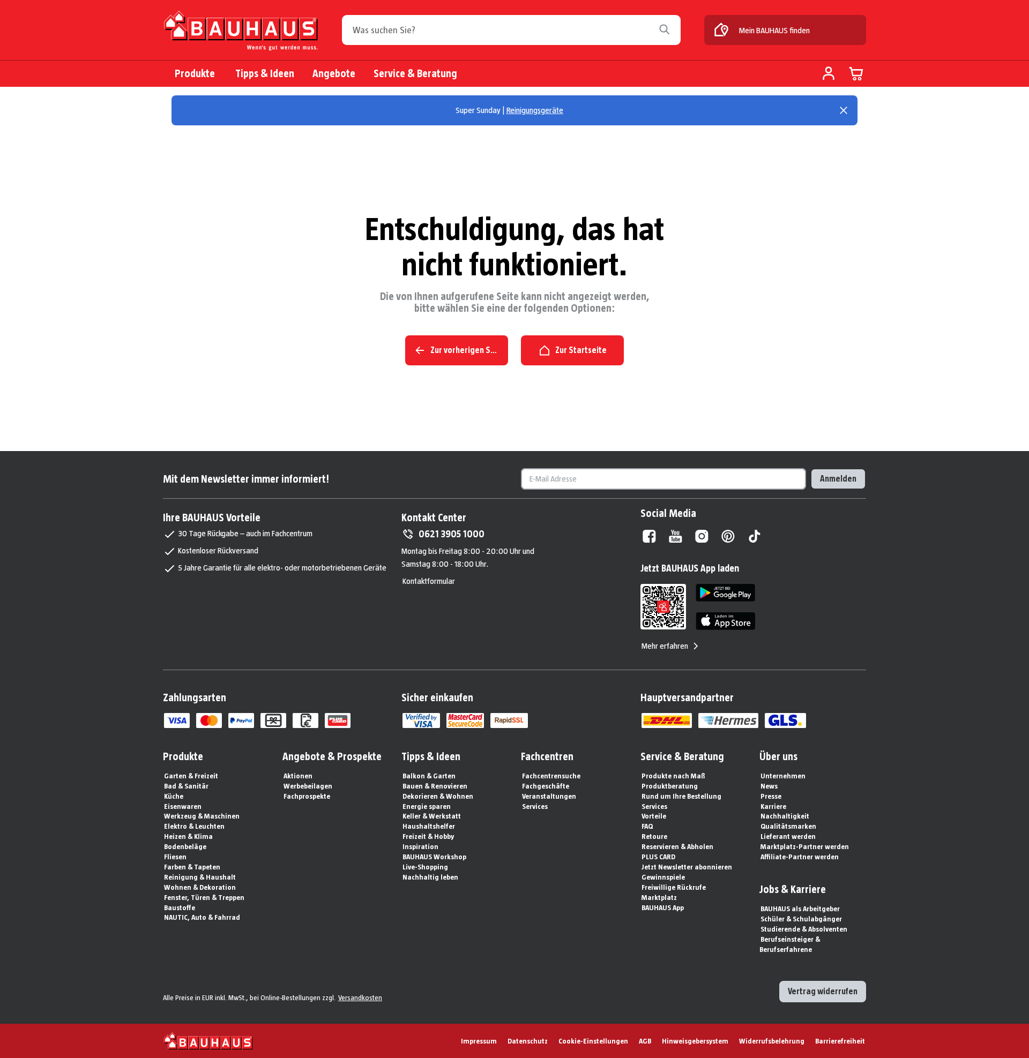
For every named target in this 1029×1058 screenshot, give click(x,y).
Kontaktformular (428, 581)
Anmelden (838, 478)
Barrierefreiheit (840, 1041)
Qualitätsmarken (788, 826)
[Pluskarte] (338, 720)
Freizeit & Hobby (428, 836)
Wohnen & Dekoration (200, 887)
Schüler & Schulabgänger (801, 918)
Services (535, 806)
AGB (645, 1041)
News (769, 786)
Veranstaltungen (549, 796)
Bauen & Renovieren (434, 786)
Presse (770, 796)
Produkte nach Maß (673, 775)
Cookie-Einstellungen (593, 1041)
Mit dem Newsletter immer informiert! (246, 479)
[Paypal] (241, 720)
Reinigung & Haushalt (200, 877)
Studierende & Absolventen (803, 929)
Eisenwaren (183, 806)
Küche (173, 796)
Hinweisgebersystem (695, 1041)
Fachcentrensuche (551, 775)
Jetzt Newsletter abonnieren (687, 866)
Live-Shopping (425, 866)
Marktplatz (659, 897)
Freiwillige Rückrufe (674, 887)
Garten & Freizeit (191, 775)
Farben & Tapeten (192, 866)
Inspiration (420, 846)
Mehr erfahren (665, 645)
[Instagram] (702, 536)
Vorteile (654, 816)
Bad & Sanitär (186, 786)
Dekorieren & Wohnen (437, 796)
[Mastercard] (209, 720)
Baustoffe (179, 907)
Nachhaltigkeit (784, 816)
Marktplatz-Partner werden (804, 846)
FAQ (647, 826)
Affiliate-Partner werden (799, 856)
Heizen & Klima (188, 836)
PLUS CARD (658, 856)
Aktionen (298, 775)
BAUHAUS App (663, 907)
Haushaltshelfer (428, 826)
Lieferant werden (788, 836)
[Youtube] (675, 536)
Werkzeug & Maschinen (202, 816)
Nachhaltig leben (430, 877)
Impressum (479, 1041)
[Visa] (177, 720)
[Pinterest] (728, 536)
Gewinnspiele (663, 877)
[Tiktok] (754, 536)
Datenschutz (528, 1041)
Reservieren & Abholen (677, 846)
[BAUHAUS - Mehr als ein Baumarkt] (208, 1040)
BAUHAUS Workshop (434, 856)
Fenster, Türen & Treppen (204, 897)
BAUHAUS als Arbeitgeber (800, 908)
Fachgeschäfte (545, 786)
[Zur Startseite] (240, 33)
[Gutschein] (273, 720)
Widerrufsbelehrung (771, 1041)
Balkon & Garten (429, 775)
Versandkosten (360, 997)
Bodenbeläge (185, 846)
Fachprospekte (307, 796)
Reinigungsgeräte (534, 110)
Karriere (773, 806)
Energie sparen (426, 806)
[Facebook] (649, 536)
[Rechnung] (305, 720)
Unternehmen (783, 775)
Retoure (654, 836)
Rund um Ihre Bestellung (681, 796)
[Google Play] (725, 593)
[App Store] (725, 621)
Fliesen (175, 856)
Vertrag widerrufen (822, 991)
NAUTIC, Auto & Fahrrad (202, 917)
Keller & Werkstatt (431, 816)
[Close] (843, 110)
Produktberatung (670, 786)
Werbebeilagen (308, 786)
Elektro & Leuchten (194, 826)
